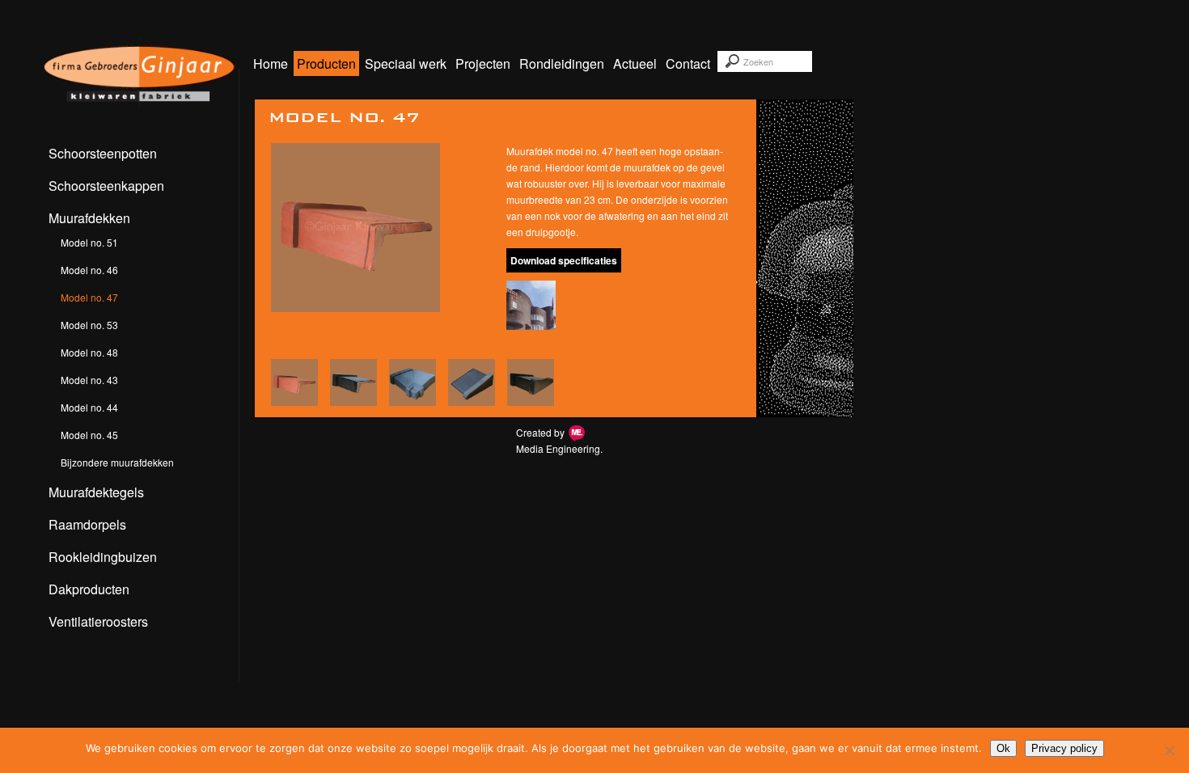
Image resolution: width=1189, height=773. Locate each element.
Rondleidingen (561, 63)
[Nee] (1169, 750)
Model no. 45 (89, 434)
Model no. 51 (89, 242)
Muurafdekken (89, 218)
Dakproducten (89, 589)
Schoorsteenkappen (106, 185)
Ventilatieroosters (98, 621)
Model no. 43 (89, 379)
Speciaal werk (405, 63)
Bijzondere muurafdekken (117, 462)
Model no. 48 (89, 352)
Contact (688, 63)
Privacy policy (1064, 748)
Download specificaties (563, 260)
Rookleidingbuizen (103, 556)
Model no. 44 (89, 407)
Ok (1003, 748)
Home (270, 63)
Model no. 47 (89, 297)
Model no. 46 (89, 270)
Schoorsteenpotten (103, 153)
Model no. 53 (89, 325)
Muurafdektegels (96, 492)
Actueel (635, 63)
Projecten (482, 63)
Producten (326, 63)
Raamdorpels (87, 524)
